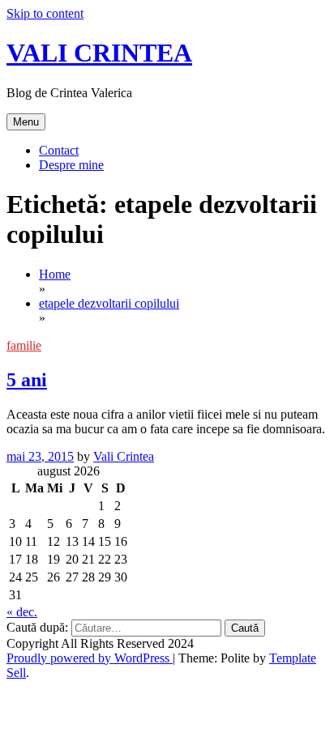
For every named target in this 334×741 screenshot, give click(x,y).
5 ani (26, 379)
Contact (59, 150)
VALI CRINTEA (99, 52)
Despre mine (71, 165)
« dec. (21, 612)
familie (23, 345)
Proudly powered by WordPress (89, 658)
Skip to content (45, 13)
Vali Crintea (123, 456)
